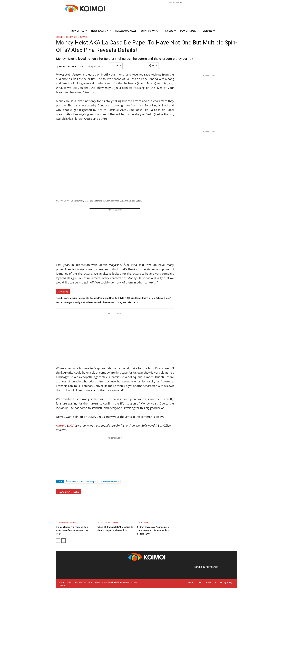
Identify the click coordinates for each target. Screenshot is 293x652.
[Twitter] (64, 475)
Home (59, 37)
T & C (215, 582)
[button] (153, 65)
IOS (71, 425)
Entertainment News (67, 522)
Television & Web (76, 37)
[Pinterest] (74, 570)
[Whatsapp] (70, 475)
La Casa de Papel (88, 481)
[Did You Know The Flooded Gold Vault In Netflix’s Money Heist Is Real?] (74, 511)
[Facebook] (58, 475)
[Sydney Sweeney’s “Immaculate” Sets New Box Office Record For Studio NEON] (155, 511)
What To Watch (150, 30)
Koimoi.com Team (67, 66)
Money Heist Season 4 (109, 481)
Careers (208, 582)
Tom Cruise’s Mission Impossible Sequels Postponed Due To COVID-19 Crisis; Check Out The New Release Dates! (113, 298)
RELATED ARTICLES (68, 491)
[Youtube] (83, 570)
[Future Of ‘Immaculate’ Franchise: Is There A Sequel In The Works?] (114, 511)
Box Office (143, 522)
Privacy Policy (226, 582)
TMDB (62, 585)
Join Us (118, 65)
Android (61, 425)
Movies (111, 582)
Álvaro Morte (71, 481)
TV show (121, 582)
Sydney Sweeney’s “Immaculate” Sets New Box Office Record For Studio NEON (153, 530)
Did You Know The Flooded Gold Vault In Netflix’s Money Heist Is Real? (72, 530)
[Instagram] (69, 570)
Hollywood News (125, 30)
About (190, 582)
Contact (199, 582)
